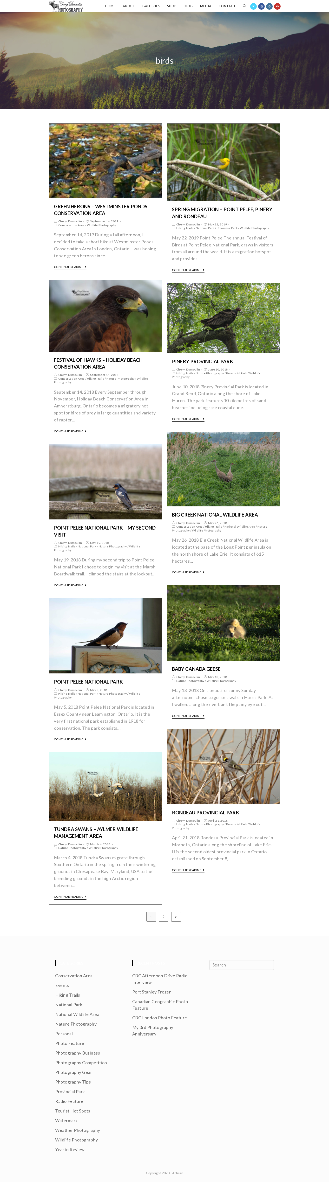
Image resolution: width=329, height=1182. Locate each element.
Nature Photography (120, 378)
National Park (205, 228)
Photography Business (77, 1053)
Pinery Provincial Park (202, 361)
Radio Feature (69, 1101)
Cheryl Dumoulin (70, 221)
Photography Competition (81, 1062)
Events (62, 985)
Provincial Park (227, 228)
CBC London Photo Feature (159, 1017)
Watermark (66, 1120)
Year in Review (70, 1149)
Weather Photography (77, 1130)
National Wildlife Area (239, 526)
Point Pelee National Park (88, 682)
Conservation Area (71, 225)
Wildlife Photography (101, 225)
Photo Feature (69, 1043)
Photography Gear (73, 1072)
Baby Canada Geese (196, 669)
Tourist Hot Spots (72, 1110)
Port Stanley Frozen (152, 991)
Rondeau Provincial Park (205, 812)
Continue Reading (69, 267)
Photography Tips (73, 1081)
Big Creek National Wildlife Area (215, 515)
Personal (64, 1033)
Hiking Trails (185, 228)
